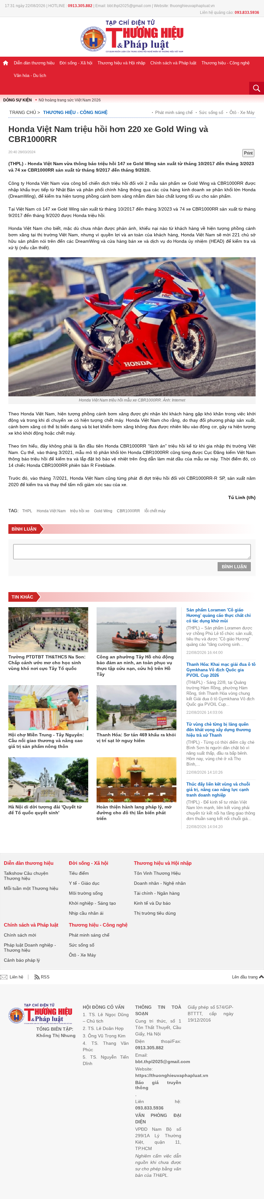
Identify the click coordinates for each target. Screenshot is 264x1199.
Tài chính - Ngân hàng (157, 893)
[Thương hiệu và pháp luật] (40, 1014)
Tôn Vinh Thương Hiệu (157, 873)
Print (248, 153)
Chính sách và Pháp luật (173, 63)
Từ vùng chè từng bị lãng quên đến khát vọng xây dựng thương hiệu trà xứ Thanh (218, 730)
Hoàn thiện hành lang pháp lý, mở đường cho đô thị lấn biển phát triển (134, 812)
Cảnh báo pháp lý (22, 960)
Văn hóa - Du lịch (30, 75)
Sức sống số (211, 112)
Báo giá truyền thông (158, 1085)
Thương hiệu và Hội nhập (121, 63)
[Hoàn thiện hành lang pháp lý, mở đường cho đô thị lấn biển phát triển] (136, 779)
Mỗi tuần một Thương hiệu (31, 888)
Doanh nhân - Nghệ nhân (160, 883)
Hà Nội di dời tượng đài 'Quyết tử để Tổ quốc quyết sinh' (45, 809)
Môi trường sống (86, 893)
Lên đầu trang (245, 977)
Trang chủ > (24, 112)
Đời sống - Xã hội (76, 63)
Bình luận (234, 566)
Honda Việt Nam (51, 511)
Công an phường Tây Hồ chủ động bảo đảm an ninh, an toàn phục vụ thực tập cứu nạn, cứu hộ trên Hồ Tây (135, 665)
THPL (27, 511)
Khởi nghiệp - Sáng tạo (92, 903)
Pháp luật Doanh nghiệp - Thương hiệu (30, 947)
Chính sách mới (20, 935)
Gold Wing (103, 511)
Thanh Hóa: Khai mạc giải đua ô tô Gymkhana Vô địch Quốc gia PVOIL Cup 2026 (221, 670)
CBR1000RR (128, 511)
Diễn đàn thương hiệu (34, 63)
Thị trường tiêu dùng (155, 913)
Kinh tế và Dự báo (152, 903)
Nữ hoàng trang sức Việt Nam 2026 (70, 100)
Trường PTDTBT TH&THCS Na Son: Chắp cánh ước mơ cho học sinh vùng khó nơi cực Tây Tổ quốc (47, 662)
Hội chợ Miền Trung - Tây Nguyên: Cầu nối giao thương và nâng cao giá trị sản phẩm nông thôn (46, 740)
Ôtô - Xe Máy (242, 112)
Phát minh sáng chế (174, 112)
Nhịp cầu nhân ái (86, 913)
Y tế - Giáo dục (84, 883)
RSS (45, 977)
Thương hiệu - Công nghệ (226, 63)
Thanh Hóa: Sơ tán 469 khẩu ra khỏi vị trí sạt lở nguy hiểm (136, 737)
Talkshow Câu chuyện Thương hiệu (26, 876)
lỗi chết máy (155, 511)
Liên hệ (16, 977)
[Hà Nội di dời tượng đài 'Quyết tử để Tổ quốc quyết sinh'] (48, 779)
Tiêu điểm (79, 873)
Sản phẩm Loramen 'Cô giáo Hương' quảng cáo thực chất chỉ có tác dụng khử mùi (218, 615)
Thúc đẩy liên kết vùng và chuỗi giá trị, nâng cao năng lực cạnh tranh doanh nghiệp (218, 790)
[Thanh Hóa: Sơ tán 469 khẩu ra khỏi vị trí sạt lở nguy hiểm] (136, 707)
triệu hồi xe (80, 511)
